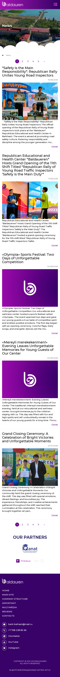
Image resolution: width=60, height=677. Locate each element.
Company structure (15, 599)
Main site (8, 594)
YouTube (13, 642)
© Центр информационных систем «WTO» (30, 670)
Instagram (13, 647)
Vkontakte (14, 636)
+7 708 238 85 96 (17, 630)
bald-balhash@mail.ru (20, 624)
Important (9, 603)
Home (5, 590)
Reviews (7, 611)
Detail (54, 146)
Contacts (8, 615)
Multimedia (9, 607)
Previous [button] (26, 561)
